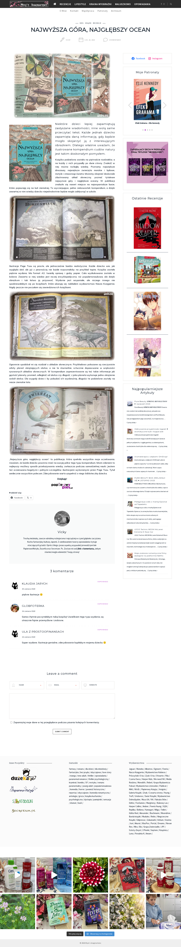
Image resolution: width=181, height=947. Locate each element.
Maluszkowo (123, 4)
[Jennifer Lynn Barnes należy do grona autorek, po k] (90, 911)
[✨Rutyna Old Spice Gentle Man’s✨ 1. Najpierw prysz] (163, 875)
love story (107, 772)
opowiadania (100, 775)
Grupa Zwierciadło (152, 826)
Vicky (68, 40)
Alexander (144, 813)
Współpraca (88, 10)
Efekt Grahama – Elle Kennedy (147, 123)
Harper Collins (135, 806)
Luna (131, 833)
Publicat (163, 786)
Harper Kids (147, 779)
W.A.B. (137, 789)
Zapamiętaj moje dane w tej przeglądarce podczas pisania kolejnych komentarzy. (56, 722)
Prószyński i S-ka (136, 775)
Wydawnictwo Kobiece (155, 772)
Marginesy (150, 803)
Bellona (140, 809)
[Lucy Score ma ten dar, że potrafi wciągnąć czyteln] (54, 911)
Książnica (163, 830)
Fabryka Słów (160, 799)
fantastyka (74, 772)
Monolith (141, 782)
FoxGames (140, 803)
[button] (165, 105)
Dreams (161, 823)
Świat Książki (150, 796)
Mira (136, 826)
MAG (131, 789)
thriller (91, 775)
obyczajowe (83, 792)
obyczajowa (96, 772)
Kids (81, 23)
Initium (160, 820)
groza (81, 796)
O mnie (63, 10)
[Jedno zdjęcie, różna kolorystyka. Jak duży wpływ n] (127, 911)
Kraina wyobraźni (100, 4)
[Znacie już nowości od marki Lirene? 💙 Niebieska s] (54, 875)
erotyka (92, 782)
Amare (148, 833)
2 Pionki (145, 830)
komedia (73, 789)
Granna (168, 820)
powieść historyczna (95, 789)
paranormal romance (78, 779)
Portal (153, 823)
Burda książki (135, 816)
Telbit (163, 809)
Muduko (145, 816)
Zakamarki (151, 820)
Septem (154, 830)
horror (82, 789)
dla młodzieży (101, 769)
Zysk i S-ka (150, 775)
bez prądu (84, 772)
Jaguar (132, 769)
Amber (145, 806)
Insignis (162, 789)
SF (87, 782)
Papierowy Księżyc (149, 789)
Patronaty (103, 10)
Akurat (138, 823)
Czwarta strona (155, 792)
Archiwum (116, 10)
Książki (88, 23)
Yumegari (149, 809)
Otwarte (160, 775)
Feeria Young (155, 806)
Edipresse (141, 820)
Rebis (153, 816)
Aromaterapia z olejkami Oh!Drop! (151, 457)
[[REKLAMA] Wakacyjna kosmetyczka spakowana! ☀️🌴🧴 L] (17, 875)
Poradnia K (139, 833)
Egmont (157, 769)
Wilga (157, 809)
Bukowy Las (162, 803)
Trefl (131, 796)
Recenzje (65, 4)
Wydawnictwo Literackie (147, 786)
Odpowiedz (102, 582)
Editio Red (133, 813)
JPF (162, 826)
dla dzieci (89, 769)
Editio (131, 803)
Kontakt (74, 10)
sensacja (107, 799)
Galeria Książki (135, 792)
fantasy (72, 769)
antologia (73, 796)
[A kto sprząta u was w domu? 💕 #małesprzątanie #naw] (163, 911)
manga (73, 775)
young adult (87, 786)
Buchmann (154, 813)
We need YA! (159, 779)
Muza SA (145, 799)
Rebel (149, 782)
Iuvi (131, 823)
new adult (81, 775)
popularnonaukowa (102, 786)
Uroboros (139, 796)
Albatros (148, 769)
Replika (132, 809)
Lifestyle (80, 4)
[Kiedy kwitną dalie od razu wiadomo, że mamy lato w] (90, 875)
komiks (81, 782)
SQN (165, 806)
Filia (167, 775)
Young (166, 792)
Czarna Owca (134, 779)
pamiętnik (97, 799)
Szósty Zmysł (135, 830)
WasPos (145, 823)
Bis (140, 826)
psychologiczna (76, 799)
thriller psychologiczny (98, 779)
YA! (152, 799)
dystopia (88, 799)
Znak (145, 792)
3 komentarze (115, 40)
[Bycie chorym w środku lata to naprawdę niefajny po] (17, 911)
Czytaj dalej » (131, 422)
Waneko (140, 769)
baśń (80, 803)
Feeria (165, 769)
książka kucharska (93, 796)
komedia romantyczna (99, 792)
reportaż (73, 792)
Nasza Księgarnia (136, 772)
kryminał (72, 782)
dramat (73, 803)
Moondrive (165, 813)
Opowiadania (142, 4)
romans (80, 769)
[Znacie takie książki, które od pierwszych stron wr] (127, 875)
